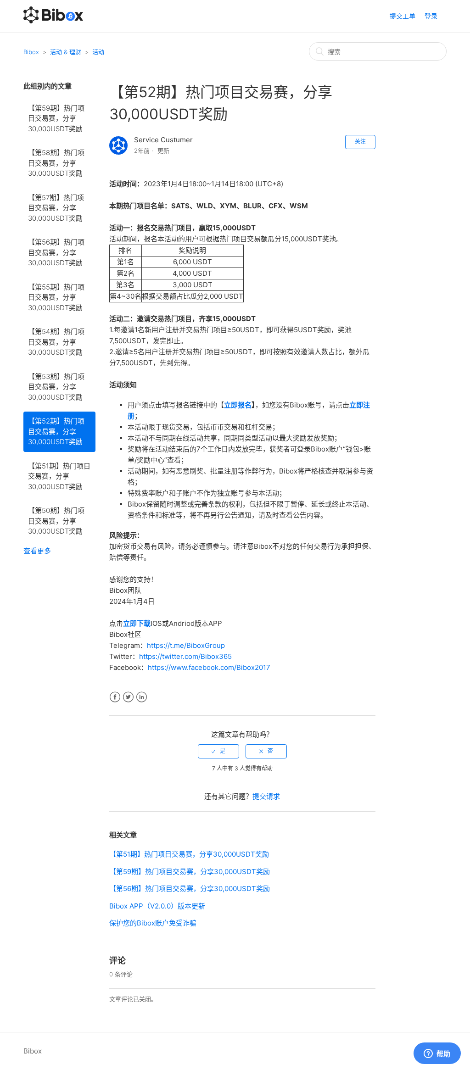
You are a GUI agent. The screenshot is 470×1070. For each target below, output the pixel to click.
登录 (431, 16)
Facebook (115, 697)
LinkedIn (141, 697)
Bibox (31, 52)
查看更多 (37, 550)
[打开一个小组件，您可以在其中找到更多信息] (437, 1053)
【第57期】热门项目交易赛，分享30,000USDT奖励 (56, 208)
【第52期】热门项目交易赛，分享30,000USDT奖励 (56, 431)
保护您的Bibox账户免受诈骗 (152, 923)
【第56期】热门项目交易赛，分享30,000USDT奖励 (56, 252)
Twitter (128, 697)
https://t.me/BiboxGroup (186, 645)
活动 (98, 52)
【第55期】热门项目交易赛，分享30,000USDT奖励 (56, 297)
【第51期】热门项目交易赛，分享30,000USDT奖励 (59, 476)
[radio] (218, 751)
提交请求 (266, 796)
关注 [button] (360, 141)
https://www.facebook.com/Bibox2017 (209, 667)
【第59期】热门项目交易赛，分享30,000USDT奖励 (56, 118)
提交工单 (402, 16)
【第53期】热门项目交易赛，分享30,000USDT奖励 (56, 386)
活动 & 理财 (65, 52)
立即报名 (238, 405)
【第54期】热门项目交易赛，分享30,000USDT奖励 (56, 342)
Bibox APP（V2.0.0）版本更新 (157, 906)
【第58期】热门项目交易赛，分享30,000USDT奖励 (56, 163)
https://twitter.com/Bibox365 (185, 656)
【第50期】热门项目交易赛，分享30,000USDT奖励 (56, 520)
